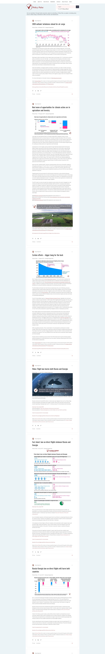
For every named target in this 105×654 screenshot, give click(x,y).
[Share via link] (40, 90)
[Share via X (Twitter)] (35, 90)
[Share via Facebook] (32, 90)
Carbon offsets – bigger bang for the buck (47, 255)
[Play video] (52, 215)
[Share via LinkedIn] (38, 90)
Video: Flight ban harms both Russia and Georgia (50, 369)
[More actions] (72, 20)
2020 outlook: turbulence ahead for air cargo (48, 24)
